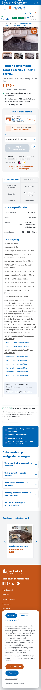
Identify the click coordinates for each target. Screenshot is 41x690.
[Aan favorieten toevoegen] (33, 146)
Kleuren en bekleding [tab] (11, 186)
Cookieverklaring (11, 679)
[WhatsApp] (38, 2)
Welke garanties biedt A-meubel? (15, 474)
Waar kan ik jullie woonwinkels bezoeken (18, 464)
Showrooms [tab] (29, 200)
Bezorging (6, 604)
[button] (20, 39)
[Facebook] (4, 583)
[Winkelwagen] (35, 12)
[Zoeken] (25, 12)
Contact (6, 595)
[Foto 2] (18, 56)
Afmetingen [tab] (29, 186)
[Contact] (34, 2)
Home (5, 23)
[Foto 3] (30, 56)
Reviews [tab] (11, 200)
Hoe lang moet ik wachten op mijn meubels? (17, 494)
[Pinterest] (18, 583)
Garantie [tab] (11, 194)
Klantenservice (8, 590)
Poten (7, 135)
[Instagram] (8, 583)
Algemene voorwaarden (14, 683)
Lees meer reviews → (10, 422)
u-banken (13, 23)
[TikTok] (13, 583)
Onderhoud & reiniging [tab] (29, 194)
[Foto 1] (7, 56)
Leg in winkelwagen (19, 148)
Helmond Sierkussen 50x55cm (17, 346)
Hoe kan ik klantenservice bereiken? (16, 484)
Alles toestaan (14, 666)
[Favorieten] (30, 12)
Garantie (6, 608)
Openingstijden (9, 599)
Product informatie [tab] (11, 180)
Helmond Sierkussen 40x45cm (18, 342)
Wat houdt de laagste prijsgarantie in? (14, 503)
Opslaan (12, 673)
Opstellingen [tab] (29, 180)
